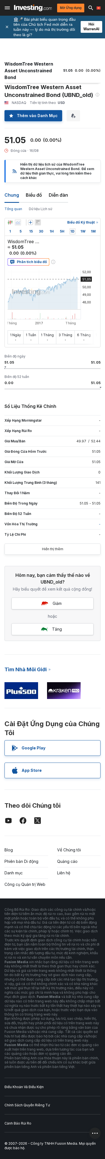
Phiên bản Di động (21, 861)
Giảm (57, 603)
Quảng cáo (67, 861)
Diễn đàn (58, 195)
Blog (8, 849)
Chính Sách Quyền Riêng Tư (27, 1105)
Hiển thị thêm (52, 549)
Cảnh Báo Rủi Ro (17, 1123)
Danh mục (13, 872)
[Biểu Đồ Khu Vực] (18, 222)
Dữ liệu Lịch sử (40, 209)
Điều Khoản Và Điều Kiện (24, 1087)
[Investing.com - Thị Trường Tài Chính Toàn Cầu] (33, 7)
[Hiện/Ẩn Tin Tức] (38, 222)
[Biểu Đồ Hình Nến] (10, 222)
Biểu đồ (34, 195)
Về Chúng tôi (69, 849)
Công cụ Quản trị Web (24, 884)
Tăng (57, 629)
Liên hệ (63, 872)
